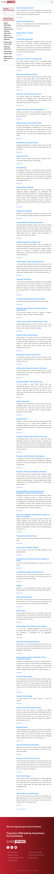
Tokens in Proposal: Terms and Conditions (30, 109)
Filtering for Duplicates (24, 211)
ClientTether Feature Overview (16, 857)
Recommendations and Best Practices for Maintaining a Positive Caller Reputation (30, 492)
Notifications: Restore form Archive (28, 355)
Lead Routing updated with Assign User (29, 572)
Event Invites (20, 610)
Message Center (22, 727)
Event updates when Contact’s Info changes (31, 626)
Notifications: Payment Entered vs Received (31, 368)
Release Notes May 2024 (24, 21)
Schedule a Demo (33, 857)
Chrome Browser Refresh (25, 8)
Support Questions (22, 401)
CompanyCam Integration (25, 187)
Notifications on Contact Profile (27, 143)
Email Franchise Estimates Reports (28, 642)
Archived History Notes (24, 676)
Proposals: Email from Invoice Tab (27, 758)
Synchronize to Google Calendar (27, 547)
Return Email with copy (24, 597)
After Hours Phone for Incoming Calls (29, 59)
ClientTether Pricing (13, 855)
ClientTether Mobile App (24, 39)
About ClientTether (13, 860)
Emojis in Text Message (24, 696)
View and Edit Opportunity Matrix (27, 745)
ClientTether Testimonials (35, 852)
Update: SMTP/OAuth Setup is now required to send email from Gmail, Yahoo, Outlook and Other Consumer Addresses (8, 31)
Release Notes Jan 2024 (24, 33)
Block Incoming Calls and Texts (26, 74)
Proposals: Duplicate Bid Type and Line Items (31, 436)
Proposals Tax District (23, 279)
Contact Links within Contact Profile (28, 707)
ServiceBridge (21, 168)
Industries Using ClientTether (36, 855)
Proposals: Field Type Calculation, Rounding (31, 471)
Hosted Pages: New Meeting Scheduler (29, 222)
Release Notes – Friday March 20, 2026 (8, 58)
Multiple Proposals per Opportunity (28, 242)
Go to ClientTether (12, 852)
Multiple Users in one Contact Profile (28, 123)
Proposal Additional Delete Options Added (30, 299)
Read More (19, 17)
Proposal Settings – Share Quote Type (29, 382)
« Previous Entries (21, 809)
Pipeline (19, 585)
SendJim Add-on (22, 419)
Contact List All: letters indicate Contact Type (32, 321)
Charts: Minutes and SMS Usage (27, 793)
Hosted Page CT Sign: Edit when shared (30, 262)
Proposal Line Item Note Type (26, 536)
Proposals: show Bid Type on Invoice (28, 94)
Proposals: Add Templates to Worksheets (30, 456)
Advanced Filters (22, 156)
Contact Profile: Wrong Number (27, 335)
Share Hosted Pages (23, 776)
